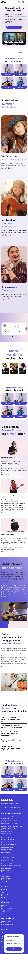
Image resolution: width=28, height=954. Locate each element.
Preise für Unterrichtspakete (8, 908)
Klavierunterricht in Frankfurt (8, 841)
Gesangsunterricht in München (9, 820)
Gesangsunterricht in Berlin (8, 816)
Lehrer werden (4, 894)
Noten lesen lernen (6, 922)
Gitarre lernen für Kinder (7, 867)
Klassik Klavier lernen (6, 849)
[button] (26, 2)
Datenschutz (4, 895)
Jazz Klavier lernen (6, 850)
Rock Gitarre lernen (6, 868)
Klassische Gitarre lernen (7, 871)
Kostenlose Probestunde (14, 27)
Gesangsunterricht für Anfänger (9, 823)
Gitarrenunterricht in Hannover (8, 858)
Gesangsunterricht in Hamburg (9, 818)
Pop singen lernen (5, 829)
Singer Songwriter (5, 876)
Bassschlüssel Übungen (7, 924)
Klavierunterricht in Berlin (7, 839)
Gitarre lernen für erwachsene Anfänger (11, 865)
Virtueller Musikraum (6, 891)
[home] (4, 2)
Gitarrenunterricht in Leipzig (8, 857)
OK (14, 949)
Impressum (4, 897)
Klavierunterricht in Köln (7, 837)
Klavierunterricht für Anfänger (8, 844)
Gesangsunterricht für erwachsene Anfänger (12, 825)
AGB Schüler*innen (6, 911)
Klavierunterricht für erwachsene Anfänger (11, 846)
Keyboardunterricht (6, 878)
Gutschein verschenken (7, 910)
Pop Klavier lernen (5, 852)
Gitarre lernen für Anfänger (8, 863)
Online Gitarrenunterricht (7, 862)
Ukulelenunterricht (5, 879)
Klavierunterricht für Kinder (7, 847)
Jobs (2, 892)
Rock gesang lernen (6, 833)
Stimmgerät (4, 905)
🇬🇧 (22, 2)
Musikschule (4, 889)
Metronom (3, 906)
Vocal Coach (4, 881)
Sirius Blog (3, 913)
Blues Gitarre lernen (6, 870)
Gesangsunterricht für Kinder (8, 828)
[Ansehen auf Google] (5, 325)
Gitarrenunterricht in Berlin (7, 860)
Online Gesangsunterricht (7, 821)
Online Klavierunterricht (7, 842)
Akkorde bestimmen (6, 921)
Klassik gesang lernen (6, 831)
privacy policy (11, 945)
